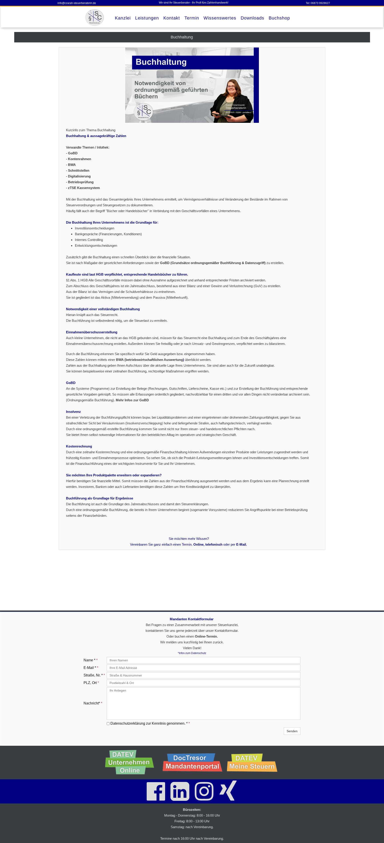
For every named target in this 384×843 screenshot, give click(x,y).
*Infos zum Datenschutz (192, 653)
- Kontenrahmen (78, 159)
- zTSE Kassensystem (83, 188)
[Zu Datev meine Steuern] (254, 763)
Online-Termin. (206, 636)
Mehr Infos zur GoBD (132, 400)
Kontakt (171, 18)
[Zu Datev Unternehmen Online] (131, 762)
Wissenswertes (220, 18)
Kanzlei (123, 18)
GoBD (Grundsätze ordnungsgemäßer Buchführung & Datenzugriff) (213, 263)
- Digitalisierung (78, 176)
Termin (191, 18)
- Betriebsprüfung (80, 182)
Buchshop (279, 18)
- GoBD (72, 153)
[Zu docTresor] (193, 762)
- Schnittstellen (77, 170)
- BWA (71, 165)
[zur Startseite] (95, 17)
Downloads (252, 18)
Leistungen (147, 18)
